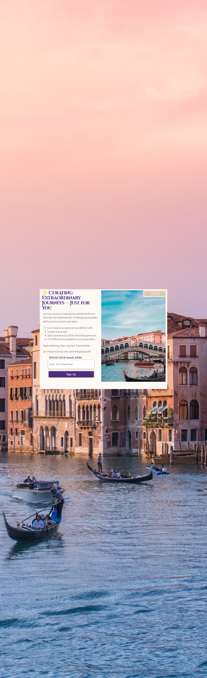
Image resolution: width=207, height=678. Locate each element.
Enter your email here (65, 357)
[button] (154, 293)
